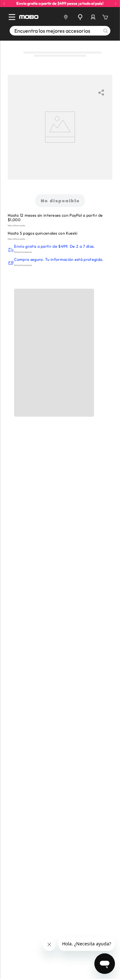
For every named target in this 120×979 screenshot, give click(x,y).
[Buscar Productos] (105, 30)
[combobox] (60, 31)
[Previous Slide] (4, 3)
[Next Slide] (116, 3)
